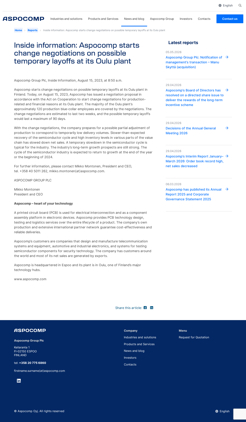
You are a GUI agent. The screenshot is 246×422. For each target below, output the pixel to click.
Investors (186, 19)
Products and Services (103, 19)
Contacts (204, 19)
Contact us (230, 19)
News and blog (134, 19)
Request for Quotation (194, 337)
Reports (32, 30)
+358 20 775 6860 (32, 363)
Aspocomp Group (162, 19)
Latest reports (183, 42)
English (228, 5)
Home (18, 30)
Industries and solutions (66, 19)
